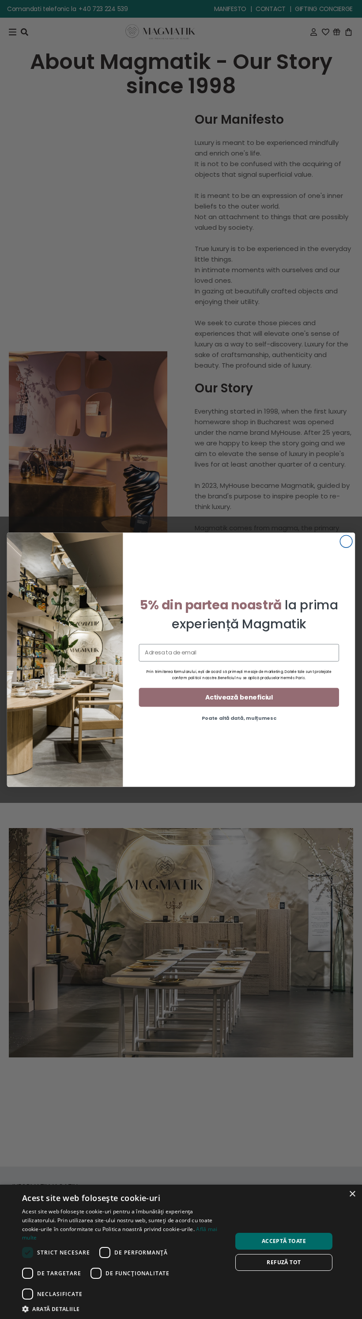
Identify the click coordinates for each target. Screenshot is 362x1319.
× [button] (352, 1194)
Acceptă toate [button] (284, 1241)
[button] (124, 1308)
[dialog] (181, 1252)
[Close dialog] (346, 541)
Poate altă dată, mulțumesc (239, 718)
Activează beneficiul (239, 696)
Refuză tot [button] (284, 1262)
